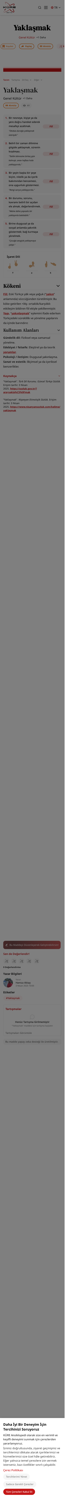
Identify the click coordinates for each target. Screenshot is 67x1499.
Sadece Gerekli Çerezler (20, 1484)
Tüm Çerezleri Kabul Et (19, 1491)
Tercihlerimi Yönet (16, 1476)
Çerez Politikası (13, 1470)
